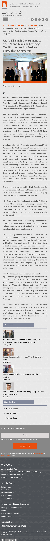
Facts (3, 511)
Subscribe (25, 446)
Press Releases (7, 490)
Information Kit (7, 493)
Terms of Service (6, 455)
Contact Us (7, 521)
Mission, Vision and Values (11, 477)
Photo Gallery (6, 495)
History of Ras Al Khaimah (11, 508)
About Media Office (9, 469)
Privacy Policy (38, 453)
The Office (6, 465)
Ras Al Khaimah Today (10, 513)
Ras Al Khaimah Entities (13, 525)
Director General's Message (12, 475)
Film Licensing (7, 516)
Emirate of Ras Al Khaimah (15, 504)
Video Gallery (6, 498)
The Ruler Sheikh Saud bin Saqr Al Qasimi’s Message (21, 472)
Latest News (6, 487)
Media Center (8, 483)
